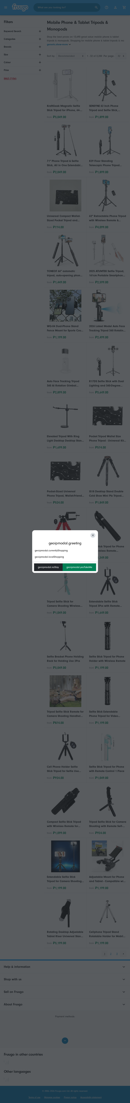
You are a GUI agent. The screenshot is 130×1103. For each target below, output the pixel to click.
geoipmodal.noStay (48, 567)
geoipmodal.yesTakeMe (79, 567)
